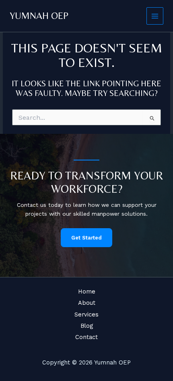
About (86, 302)
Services (86, 314)
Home (86, 291)
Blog (86, 325)
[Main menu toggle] (155, 16)
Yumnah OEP (39, 15)
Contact (86, 337)
